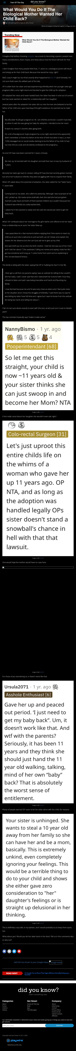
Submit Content (57, 1014)
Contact (54, 1008)
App (28, 1008)
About (54, 1004)
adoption (31, 56)
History (4, 1010)
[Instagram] (65, 2)
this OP (53, 77)
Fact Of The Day (17, 2)
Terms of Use (56, 1012)
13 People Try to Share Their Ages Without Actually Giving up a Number (47, 973)
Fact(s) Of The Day (33, 1004)
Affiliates (55, 1016)
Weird (4, 1004)
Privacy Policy (56, 1010)
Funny (4, 1006)
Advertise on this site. (15, 1045)
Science (4, 1008)
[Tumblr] (69, 2)
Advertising (55, 1006)
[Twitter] (62, 2)
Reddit (42, 412)
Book (28, 1006)
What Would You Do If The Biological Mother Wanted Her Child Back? (46, 41)
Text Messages (32, 1010)
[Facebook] (58, 2)
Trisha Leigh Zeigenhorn (13, 23)
